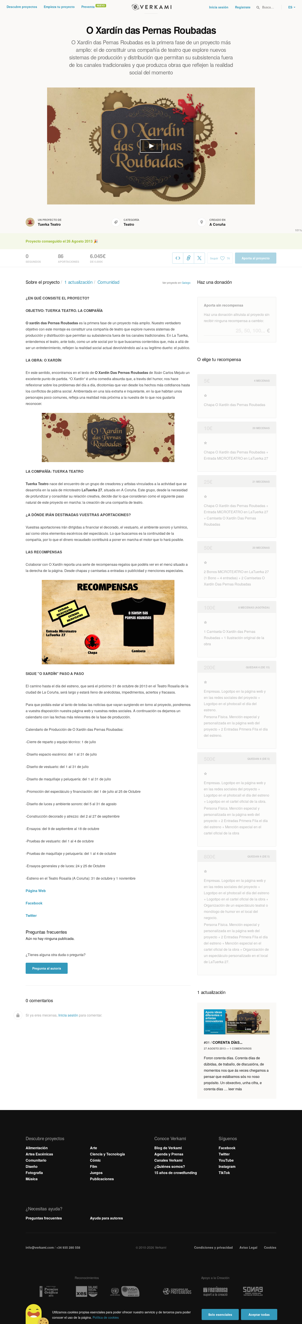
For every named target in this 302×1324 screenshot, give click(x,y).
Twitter (31, 915)
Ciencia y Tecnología (107, 1154)
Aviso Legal (248, 1247)
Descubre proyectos (22, 6)
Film (93, 1166)
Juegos (96, 1172)
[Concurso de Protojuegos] (177, 1291)
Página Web (36, 890)
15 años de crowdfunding (175, 1172)
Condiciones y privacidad (213, 1247)
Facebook (34, 903)
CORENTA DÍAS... (223, 1042)
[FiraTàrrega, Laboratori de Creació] (215, 1291)
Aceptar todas (259, 1314)
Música (32, 1178)
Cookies (270, 1247)
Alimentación (37, 1147)
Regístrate (242, 7)
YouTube (226, 1160)
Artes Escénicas (39, 1154)
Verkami (151, 7)
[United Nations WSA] (125, 1291)
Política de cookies (106, 1317)
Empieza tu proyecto (59, 6)
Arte (93, 1147)
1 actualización (78, 282)
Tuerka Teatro (49, 224)
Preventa (88, 6)
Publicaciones (102, 1178)
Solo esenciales (220, 1314)
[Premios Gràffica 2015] (48, 1291)
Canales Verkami (168, 1160)
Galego (186, 282)
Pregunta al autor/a (46, 968)
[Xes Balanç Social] (87, 1291)
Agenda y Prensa (168, 1154)
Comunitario (36, 1160)
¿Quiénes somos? (169, 1166)
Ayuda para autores (106, 1218)
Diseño (32, 1166)
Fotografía (34, 1172)
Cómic (95, 1160)
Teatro (129, 224)
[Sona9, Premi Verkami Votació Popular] (253, 1291)
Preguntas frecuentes (44, 1218)
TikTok (224, 1172)
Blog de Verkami (168, 1147)
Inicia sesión (218, 7)
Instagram (227, 1166)
